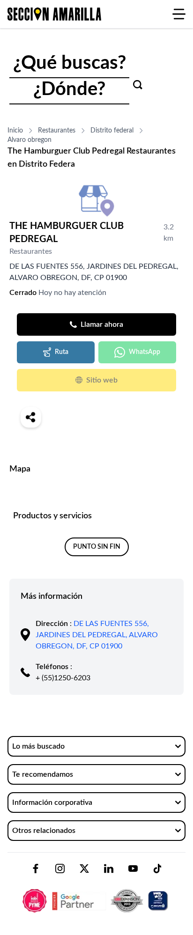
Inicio (15, 130)
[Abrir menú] (179, 14)
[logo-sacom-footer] (96, 893)
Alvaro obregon (29, 140)
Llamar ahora (102, 324)
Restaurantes (56, 130)
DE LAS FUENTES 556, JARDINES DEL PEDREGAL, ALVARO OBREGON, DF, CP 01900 (97, 635)
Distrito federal (112, 130)
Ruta (61, 352)
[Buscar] (137, 84)
